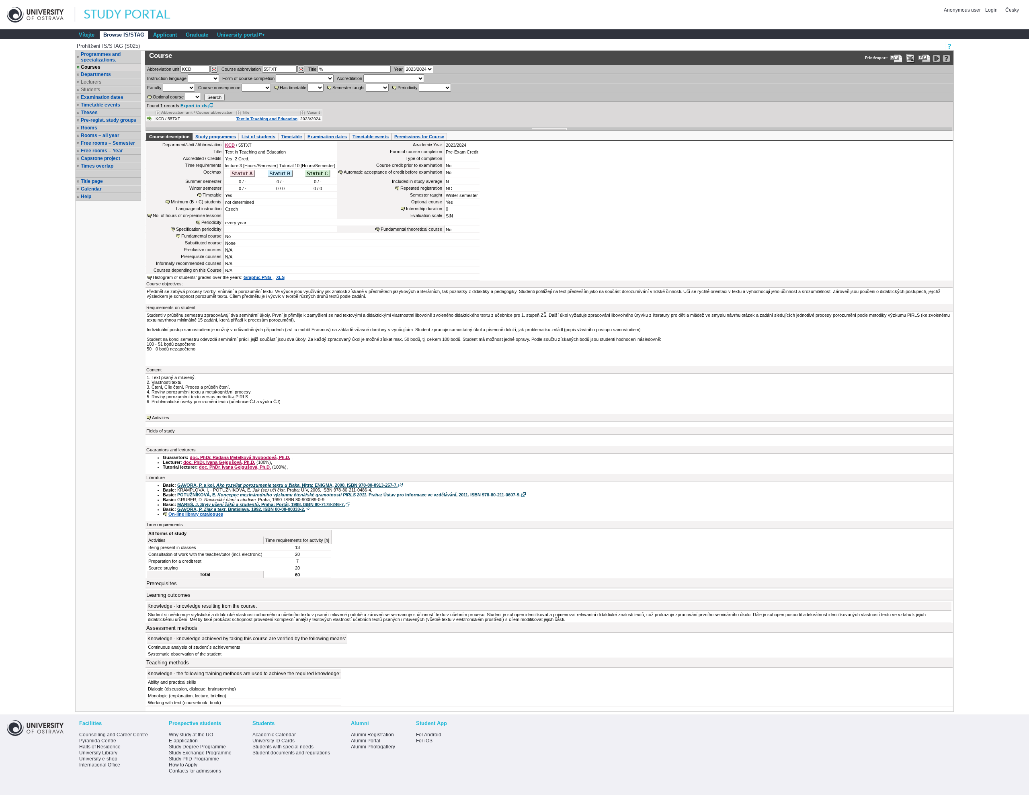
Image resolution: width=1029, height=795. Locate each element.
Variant (313, 112)
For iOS (424, 741)
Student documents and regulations (291, 753)
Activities (160, 417)
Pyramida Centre (97, 741)
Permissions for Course (419, 136)
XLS (280, 277)
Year (398, 69)
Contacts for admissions (195, 771)
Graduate (197, 35)
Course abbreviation (241, 69)
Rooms (89, 128)
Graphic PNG (258, 277)
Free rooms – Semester (108, 143)
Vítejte (86, 35)
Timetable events (100, 105)
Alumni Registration (372, 735)
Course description (169, 136)
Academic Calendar (274, 735)
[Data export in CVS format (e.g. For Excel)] (924, 58)
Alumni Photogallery (373, 747)
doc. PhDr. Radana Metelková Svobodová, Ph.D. (240, 457)
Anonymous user (963, 10)
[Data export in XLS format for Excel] (910, 58)
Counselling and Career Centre (113, 735)
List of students (258, 136)
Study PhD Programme (194, 759)
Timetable (291, 136)
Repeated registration (421, 188)
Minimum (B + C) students (196, 201)
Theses (89, 112)
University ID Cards (273, 741)
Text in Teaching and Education (266, 119)
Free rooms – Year (102, 151)
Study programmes (215, 136)
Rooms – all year (100, 135)
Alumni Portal (365, 741)
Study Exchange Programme (200, 753)
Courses (90, 67)
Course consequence (219, 87)
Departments (96, 74)
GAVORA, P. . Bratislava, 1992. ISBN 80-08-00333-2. (241, 509)
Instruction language (167, 78)
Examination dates (102, 97)
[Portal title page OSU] (134, 15)
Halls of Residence (100, 747)
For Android (428, 735)
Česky (1012, 10)
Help (86, 196)
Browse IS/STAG (123, 35)
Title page (92, 181)
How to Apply (183, 765)
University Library (98, 753)
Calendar (91, 189)
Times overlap (97, 166)
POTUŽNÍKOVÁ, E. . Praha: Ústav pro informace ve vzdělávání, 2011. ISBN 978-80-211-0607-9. (349, 494)
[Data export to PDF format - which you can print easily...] (896, 58)
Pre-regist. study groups (108, 120)
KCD (230, 145)
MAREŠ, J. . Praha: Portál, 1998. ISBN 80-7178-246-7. (261, 504)
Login (991, 10)
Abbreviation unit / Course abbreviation (197, 112)
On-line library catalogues (195, 514)
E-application (183, 741)
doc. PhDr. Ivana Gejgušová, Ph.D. (219, 462)
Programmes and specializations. (101, 57)
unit (163, 69)
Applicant (165, 35)
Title (312, 69)
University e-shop (98, 759)
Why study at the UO (191, 735)
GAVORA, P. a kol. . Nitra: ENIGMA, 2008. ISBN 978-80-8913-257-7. (287, 485)
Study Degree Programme (197, 747)
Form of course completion (248, 78)
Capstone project (100, 158)
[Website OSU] (41, 15)
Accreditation (349, 78)
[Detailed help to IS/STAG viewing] (946, 58)
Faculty (154, 87)
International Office (99, 765)
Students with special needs (283, 747)
